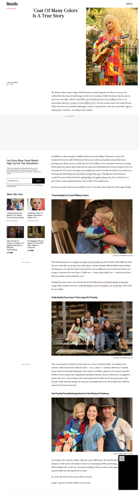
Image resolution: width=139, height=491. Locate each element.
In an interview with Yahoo (79, 265)
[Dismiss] (135, 457)
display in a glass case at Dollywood (88, 262)
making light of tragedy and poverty (96, 177)
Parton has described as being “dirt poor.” (84, 174)
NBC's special (101, 99)
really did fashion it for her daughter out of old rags (100, 285)
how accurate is (80, 103)
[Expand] (120, 457)
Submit (38, 181)
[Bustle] (12, 4)
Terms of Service (39, 185)
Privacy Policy (12, 186)
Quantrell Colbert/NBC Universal (138, 46)
